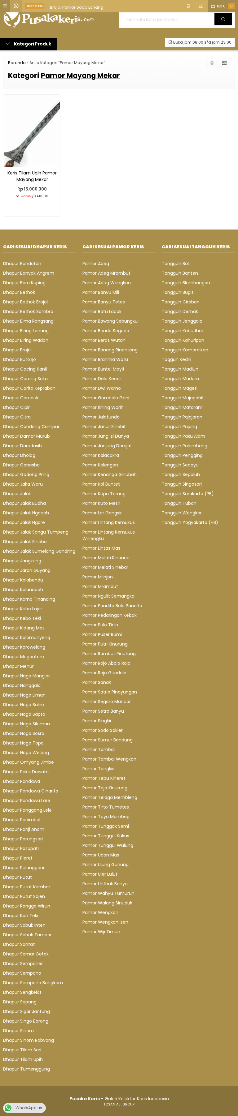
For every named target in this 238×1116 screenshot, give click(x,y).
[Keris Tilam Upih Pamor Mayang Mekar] (32, 130)
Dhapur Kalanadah (23, 589)
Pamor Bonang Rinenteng (110, 350)
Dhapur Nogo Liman (24, 695)
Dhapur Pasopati (21, 848)
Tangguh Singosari (182, 484)
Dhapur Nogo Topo (23, 743)
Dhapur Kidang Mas (24, 628)
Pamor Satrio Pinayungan (109, 692)
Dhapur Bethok (19, 292)
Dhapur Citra (17, 417)
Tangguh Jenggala (182, 321)
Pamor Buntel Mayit (103, 369)
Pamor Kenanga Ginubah (109, 474)
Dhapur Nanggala (22, 685)
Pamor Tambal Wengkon (109, 759)
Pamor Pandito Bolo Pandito (112, 606)
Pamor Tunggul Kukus (105, 836)
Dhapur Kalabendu (23, 580)
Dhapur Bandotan (22, 263)
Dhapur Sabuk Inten (24, 925)
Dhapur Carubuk (20, 398)
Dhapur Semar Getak (26, 954)
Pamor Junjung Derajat (107, 446)
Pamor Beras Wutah (104, 340)
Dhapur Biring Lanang (26, 331)
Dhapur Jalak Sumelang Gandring (39, 551)
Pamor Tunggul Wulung (107, 845)
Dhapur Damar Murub (26, 436)
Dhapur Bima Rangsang (28, 321)
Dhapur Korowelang (24, 647)
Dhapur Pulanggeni (23, 868)
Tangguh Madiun (180, 369)
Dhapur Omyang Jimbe (28, 762)
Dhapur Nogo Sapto (24, 714)
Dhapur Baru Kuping (24, 283)
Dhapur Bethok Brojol (25, 302)
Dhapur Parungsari (23, 839)
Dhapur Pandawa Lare (26, 800)
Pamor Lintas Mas (101, 548)
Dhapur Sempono (22, 973)
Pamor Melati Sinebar (105, 567)
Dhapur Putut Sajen (24, 896)
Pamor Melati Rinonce (106, 558)
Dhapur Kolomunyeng (26, 637)
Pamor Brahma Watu (105, 359)
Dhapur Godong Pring (26, 474)
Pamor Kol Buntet (101, 484)
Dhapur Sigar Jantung (26, 1011)
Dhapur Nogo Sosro (23, 733)
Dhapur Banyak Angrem (28, 273)
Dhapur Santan (19, 944)
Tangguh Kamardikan (185, 350)
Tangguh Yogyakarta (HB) (190, 522)
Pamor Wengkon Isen (105, 922)
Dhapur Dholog (19, 455)
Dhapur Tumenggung (26, 1069)
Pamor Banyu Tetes (103, 302)
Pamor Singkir (97, 721)
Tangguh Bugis (178, 292)
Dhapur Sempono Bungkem (33, 983)
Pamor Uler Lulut (99, 874)
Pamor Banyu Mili (100, 292)
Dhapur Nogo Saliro (23, 705)
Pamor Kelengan (100, 465)
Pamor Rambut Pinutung (109, 653)
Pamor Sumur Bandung (107, 740)
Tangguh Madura (180, 379)
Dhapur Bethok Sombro (28, 311)
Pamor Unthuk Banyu (105, 884)
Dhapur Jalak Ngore (24, 522)
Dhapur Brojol (17, 350)
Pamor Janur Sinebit (104, 426)
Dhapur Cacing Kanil (25, 369)
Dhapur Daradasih (22, 446)
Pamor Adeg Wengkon (106, 283)
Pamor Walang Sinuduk (107, 903)
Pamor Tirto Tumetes (105, 807)
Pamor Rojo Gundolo (104, 673)
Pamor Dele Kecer (101, 379)
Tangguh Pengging (182, 455)
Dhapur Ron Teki (20, 915)
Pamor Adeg (95, 263)
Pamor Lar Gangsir (102, 513)
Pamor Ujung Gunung (105, 864)
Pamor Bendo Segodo (105, 331)
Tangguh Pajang (179, 426)
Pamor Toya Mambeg (106, 816)
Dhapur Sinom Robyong (28, 1040)
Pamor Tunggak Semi (105, 826)
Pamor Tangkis (98, 769)
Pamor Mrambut (100, 586)
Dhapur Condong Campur (31, 426)
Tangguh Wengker (182, 513)
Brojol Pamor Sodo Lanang (76, 6)
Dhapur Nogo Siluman (26, 724)
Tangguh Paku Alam (183, 436)
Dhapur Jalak (17, 494)
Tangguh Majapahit (183, 398)
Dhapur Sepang (20, 1002)
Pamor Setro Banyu (103, 711)
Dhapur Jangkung (22, 561)
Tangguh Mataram (182, 407)
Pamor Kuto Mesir (101, 503)
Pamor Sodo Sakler (102, 730)
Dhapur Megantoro (23, 657)
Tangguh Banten (180, 273)
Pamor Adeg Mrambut (106, 273)
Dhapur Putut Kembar (26, 887)
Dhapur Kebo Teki (22, 618)
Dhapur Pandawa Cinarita (30, 791)
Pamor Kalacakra (100, 455)
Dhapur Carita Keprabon (29, 388)
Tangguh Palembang (184, 446)
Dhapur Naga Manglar (26, 676)
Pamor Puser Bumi (102, 634)
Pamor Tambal (98, 749)
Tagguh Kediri (176, 359)
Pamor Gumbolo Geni (105, 398)
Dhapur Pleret (18, 858)
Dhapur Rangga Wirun (26, 906)
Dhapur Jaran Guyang (27, 570)
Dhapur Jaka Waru (23, 484)
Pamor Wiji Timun (101, 932)
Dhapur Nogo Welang (26, 752)
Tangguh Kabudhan (183, 331)
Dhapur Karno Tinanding (29, 599)
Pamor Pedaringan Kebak (109, 615)
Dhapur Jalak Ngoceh (26, 513)
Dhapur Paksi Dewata (26, 772)
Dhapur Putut (17, 877)
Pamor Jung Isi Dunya (105, 436)
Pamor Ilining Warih (103, 407)
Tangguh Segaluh (181, 474)
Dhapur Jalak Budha (24, 503)
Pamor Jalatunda (101, 417)
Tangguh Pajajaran (182, 417)
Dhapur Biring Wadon (25, 340)
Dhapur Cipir (16, 407)
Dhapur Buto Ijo (19, 359)
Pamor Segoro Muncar (106, 701)
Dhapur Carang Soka (25, 379)
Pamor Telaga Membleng (109, 797)
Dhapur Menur (18, 666)
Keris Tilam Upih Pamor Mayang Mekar (32, 176)
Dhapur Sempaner (23, 963)
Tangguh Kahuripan (183, 340)
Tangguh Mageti (179, 388)
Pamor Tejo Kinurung (104, 788)
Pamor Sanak (96, 682)
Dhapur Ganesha (21, 465)
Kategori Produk (32, 44)
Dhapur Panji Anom (23, 829)
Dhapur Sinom (18, 1031)
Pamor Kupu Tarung (104, 494)
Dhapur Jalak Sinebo (25, 542)
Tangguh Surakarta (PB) (188, 494)
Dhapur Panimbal (21, 820)
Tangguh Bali (176, 263)
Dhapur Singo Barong (25, 1021)
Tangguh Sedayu (180, 465)
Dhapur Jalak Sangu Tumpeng (35, 532)
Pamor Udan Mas (100, 855)
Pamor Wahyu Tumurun (108, 893)
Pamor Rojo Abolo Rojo (106, 663)
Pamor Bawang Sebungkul (110, 321)
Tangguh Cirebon (181, 302)
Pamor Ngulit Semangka (108, 596)
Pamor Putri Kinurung (105, 644)
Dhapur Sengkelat (22, 992)
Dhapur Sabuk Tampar (27, 935)
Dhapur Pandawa (21, 781)
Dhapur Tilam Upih (23, 1059)
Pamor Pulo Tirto (100, 625)
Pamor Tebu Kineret (104, 778)
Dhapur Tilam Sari (22, 1050)
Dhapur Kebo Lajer (22, 609)
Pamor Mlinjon (97, 577)
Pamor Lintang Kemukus (108, 522)
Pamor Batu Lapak (101, 311)
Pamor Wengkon (100, 912)
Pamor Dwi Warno (101, 388)
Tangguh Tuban (179, 503)
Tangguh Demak (180, 311)
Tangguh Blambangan (186, 283)
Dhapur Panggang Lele (27, 810)
